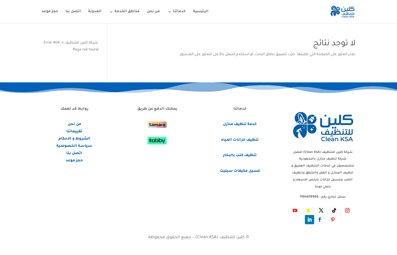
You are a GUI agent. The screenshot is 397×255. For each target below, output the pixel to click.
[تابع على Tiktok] (334, 210)
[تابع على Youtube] (295, 210)
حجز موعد (50, 12)
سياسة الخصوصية (74, 146)
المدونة (94, 12)
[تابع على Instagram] (347, 210)
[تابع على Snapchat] (308, 210)
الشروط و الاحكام (74, 139)
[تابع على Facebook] (319, 219)
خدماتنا (179, 12)
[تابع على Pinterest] (332, 219)
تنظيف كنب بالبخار (240, 155)
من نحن (153, 12)
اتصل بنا (73, 12)
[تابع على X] (321, 210)
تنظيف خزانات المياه (240, 140)
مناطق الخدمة (127, 12)
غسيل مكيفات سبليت (240, 171)
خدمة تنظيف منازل (240, 124)
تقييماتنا (74, 132)
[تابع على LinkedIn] (309, 219)
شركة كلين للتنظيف (81, 43)
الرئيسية (200, 12)
